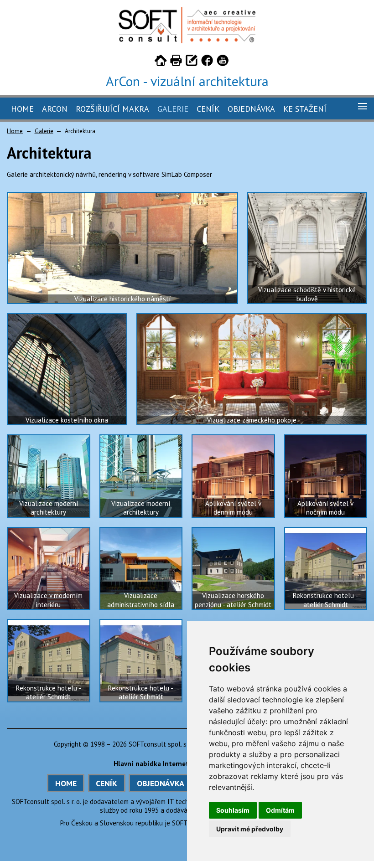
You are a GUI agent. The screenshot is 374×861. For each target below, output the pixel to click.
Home (22, 108)
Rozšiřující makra (112, 108)
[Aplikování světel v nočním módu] (326, 476)
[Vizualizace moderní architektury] (48, 476)
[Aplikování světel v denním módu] (233, 476)
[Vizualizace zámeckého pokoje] (252, 369)
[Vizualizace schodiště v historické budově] (307, 248)
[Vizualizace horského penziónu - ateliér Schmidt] (233, 568)
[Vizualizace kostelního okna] (67, 369)
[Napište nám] (191, 62)
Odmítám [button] (280, 810)
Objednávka (251, 108)
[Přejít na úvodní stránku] (160, 62)
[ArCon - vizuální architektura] (187, 40)
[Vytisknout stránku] (176, 62)
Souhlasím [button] (232, 810)
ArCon (55, 108)
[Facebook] (207, 62)
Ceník (208, 108)
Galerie (172, 108)
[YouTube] (222, 62)
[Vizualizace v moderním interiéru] (48, 568)
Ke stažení (305, 108)
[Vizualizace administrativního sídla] (141, 568)
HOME (66, 783)
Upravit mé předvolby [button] (249, 829)
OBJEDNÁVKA (160, 783)
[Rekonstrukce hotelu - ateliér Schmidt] (326, 568)
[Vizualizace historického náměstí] (122, 248)
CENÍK (106, 783)
